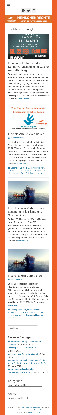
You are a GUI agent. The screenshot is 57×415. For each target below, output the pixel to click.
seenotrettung (13, 318)
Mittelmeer (39, 315)
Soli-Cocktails (31, 173)
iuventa (11, 315)
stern (40, 173)
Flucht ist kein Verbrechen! (25, 275)
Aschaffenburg (34, 168)
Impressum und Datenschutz (33, 410)
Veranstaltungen (14, 312)
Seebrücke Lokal (17, 168)
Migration (11, 173)
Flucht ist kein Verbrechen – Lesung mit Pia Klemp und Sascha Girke (26, 212)
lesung (17, 315)
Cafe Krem (38, 312)
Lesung (14, 310)
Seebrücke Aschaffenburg (30, 407)
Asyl (42, 168)
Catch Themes (34, 412)
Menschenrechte (38, 171)
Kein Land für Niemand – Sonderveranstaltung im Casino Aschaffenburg (28, 67)
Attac (31, 312)
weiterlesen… (25, 99)
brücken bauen (14, 171)
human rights (26, 171)
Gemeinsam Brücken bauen (26, 134)
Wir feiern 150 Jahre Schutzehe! (23, 354)
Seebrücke (20, 173)
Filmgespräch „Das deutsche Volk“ (24, 348)
